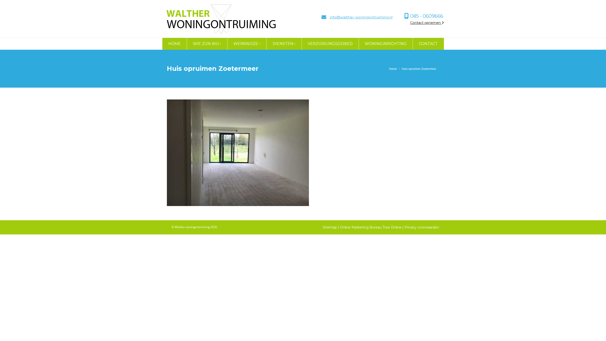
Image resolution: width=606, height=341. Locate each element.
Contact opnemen (426, 23)
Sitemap (330, 227)
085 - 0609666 (426, 16)
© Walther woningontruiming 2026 (194, 227)
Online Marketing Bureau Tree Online (371, 227)
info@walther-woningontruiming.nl (361, 17)
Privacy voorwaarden (422, 227)
